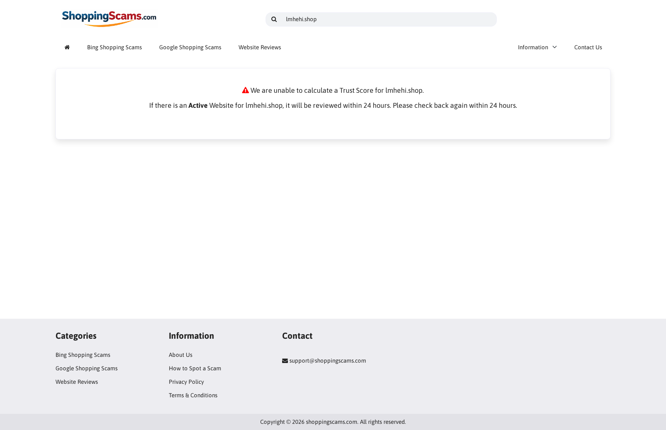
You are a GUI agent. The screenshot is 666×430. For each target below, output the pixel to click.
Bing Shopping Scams (114, 47)
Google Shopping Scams (190, 47)
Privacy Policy (186, 381)
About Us (180, 354)
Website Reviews (260, 47)
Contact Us (588, 47)
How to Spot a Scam (195, 368)
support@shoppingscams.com (327, 360)
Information (533, 47)
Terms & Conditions (193, 395)
